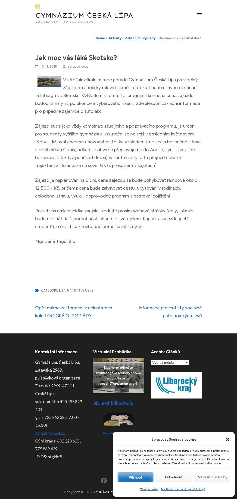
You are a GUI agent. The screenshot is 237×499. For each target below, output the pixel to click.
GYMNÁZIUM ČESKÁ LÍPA (84, 15)
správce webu (78, 67)
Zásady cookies (149, 489)
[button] (227, 439)
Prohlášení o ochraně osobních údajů (183, 489)
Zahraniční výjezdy (77, 290)
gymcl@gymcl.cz (50, 433)
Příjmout (135, 477)
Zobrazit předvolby (212, 477)
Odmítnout (174, 477)
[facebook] (104, 480)
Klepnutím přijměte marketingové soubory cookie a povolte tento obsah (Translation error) (118, 376)
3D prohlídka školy (113, 403)
